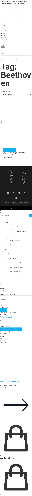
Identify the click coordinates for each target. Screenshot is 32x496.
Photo (4, 28)
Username (2, 299)
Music (11, 245)
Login (3, 310)
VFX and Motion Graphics (16, 267)
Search (2, 212)
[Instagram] (13, 192)
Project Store (5, 30)
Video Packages (14, 271)
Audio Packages (14, 240)
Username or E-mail (5, 326)
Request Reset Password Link (11, 329)
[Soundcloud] (16, 197)
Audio (3, 26)
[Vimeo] (18, 192)
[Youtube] (7, 192)
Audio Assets (13, 152)
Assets (4, 152)
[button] (10, 170)
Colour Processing (14, 262)
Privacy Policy (3, 315)
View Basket (13, 387)
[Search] (30, 215)
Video (3, 23)
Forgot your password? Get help (8, 312)
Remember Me (6, 307)
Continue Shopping (5, 387)
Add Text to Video (14, 258)
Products (9, 59)
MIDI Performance (20, 152)
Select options (9, 150)
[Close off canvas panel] (1, 284)
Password (2, 305)
